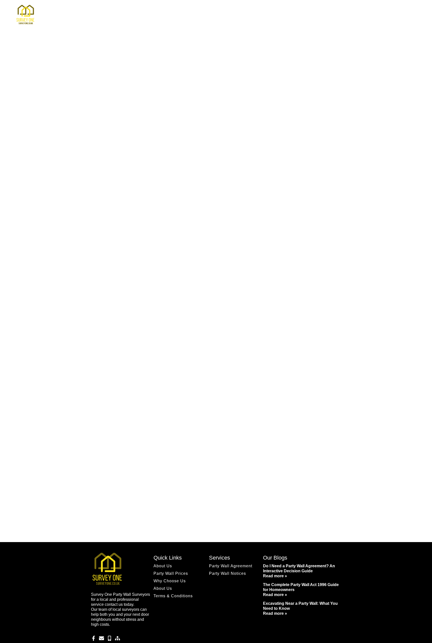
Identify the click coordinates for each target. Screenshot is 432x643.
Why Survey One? (269, 15)
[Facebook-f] (93, 638)
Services (305, 15)
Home (221, 15)
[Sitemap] (117, 638)
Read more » (275, 576)
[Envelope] (101, 638)
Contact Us (372, 15)
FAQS (240, 15)
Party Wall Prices (340, 15)
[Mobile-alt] (109, 638)
